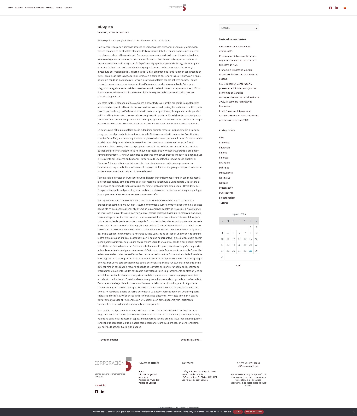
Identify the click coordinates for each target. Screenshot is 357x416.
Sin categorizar (227, 197)
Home (141, 371)
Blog (221, 137)
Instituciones (122, 32)
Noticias (223, 182)
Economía (224, 142)
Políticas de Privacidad (148, 380)
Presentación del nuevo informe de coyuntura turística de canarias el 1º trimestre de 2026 (237, 60)
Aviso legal (143, 377)
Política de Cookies (147, 382)
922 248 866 (254, 363)
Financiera (224, 162)
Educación (224, 147)
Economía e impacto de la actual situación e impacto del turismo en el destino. (238, 74)
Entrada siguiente (191, 339)
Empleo (223, 152)
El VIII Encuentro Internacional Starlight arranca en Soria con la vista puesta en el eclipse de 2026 (238, 116)
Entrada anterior (108, 339)
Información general (147, 374)
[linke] (330, 7)
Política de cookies (254, 412)
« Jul (238, 265)
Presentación (226, 187)
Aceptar (237, 412)
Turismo (223, 202)
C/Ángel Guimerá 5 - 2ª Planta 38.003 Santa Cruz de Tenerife (199, 373)
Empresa (223, 157)
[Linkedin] (336, 7)
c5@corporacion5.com (248, 366)
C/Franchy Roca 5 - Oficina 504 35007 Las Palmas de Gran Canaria (199, 378)
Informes (224, 167)
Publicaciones (226, 192)
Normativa (224, 177)
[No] (353, 411)
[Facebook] (96, 391)
